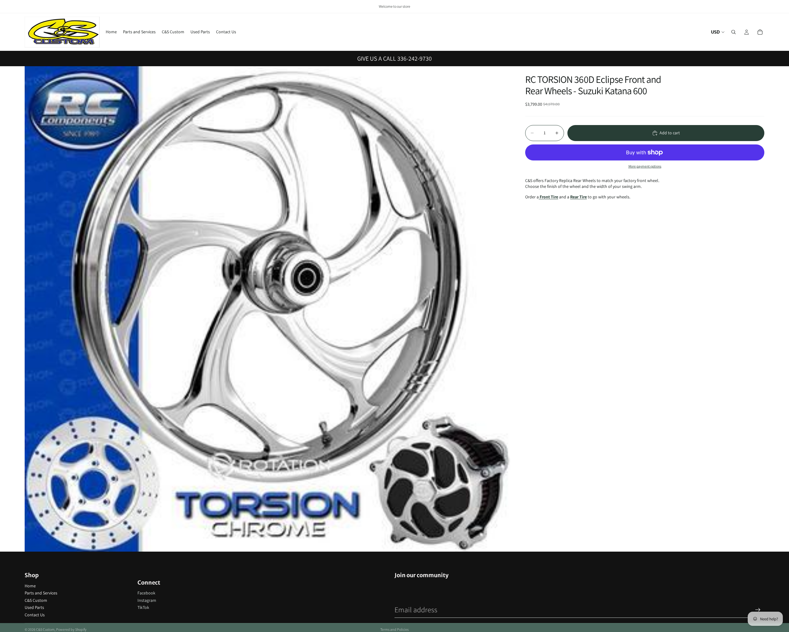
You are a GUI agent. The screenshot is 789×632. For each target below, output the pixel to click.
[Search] (733, 32)
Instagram (146, 600)
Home (30, 586)
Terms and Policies (394, 629)
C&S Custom (36, 600)
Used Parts (34, 607)
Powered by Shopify (71, 629)
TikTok (143, 607)
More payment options (644, 166)
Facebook (146, 593)
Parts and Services (41, 593)
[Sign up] (757, 609)
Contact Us (35, 615)
